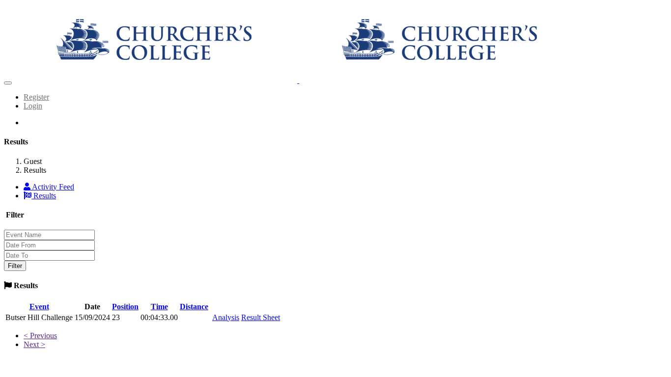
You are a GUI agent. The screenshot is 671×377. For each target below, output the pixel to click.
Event (39, 306)
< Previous (40, 335)
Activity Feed (52, 187)
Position (125, 306)
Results (43, 195)
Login (33, 106)
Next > (34, 344)
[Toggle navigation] (8, 82)
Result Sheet (260, 317)
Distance (194, 306)
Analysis (225, 317)
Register (36, 97)
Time (159, 306)
